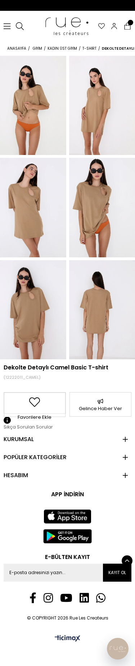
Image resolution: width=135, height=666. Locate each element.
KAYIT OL (117, 572)
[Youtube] (66, 597)
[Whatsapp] (100, 597)
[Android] (68, 536)
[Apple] (67, 517)
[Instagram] (48, 597)
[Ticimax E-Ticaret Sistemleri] (67, 639)
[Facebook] (33, 597)
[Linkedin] (84, 597)
